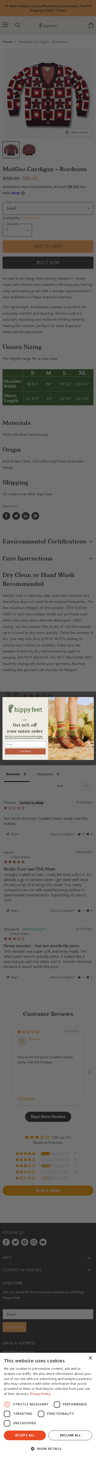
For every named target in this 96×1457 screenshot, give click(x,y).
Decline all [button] (70, 1435)
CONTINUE (25, 751)
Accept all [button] (25, 1435)
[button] (48, 1448)
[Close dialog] (91, 700)
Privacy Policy (40, 1394)
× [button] (90, 1358)
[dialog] (48, 1405)
